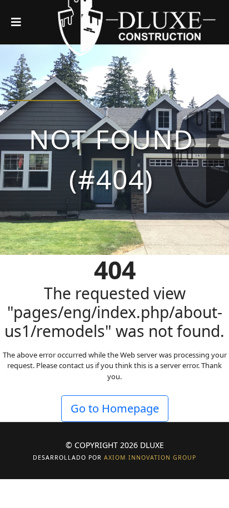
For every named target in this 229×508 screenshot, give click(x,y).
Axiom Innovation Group (150, 457)
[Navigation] (16, 22)
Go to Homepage (115, 408)
